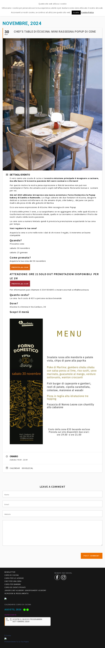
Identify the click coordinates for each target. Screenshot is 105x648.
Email (6, 504)
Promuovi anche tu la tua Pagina (16, 641)
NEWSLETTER (9, 572)
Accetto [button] (76, 12)
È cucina (7, 635)
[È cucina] (5, 638)
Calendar (15, 468)
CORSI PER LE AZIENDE (14, 578)
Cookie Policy (87, 12)
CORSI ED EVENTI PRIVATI (15, 587)
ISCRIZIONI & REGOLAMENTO (16, 593)
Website (7, 514)
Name (6, 495)
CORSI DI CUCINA (11, 575)
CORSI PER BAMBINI (12, 584)
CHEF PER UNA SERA (12, 581)
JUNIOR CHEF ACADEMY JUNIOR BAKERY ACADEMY (25, 590)
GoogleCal (27, 468)
